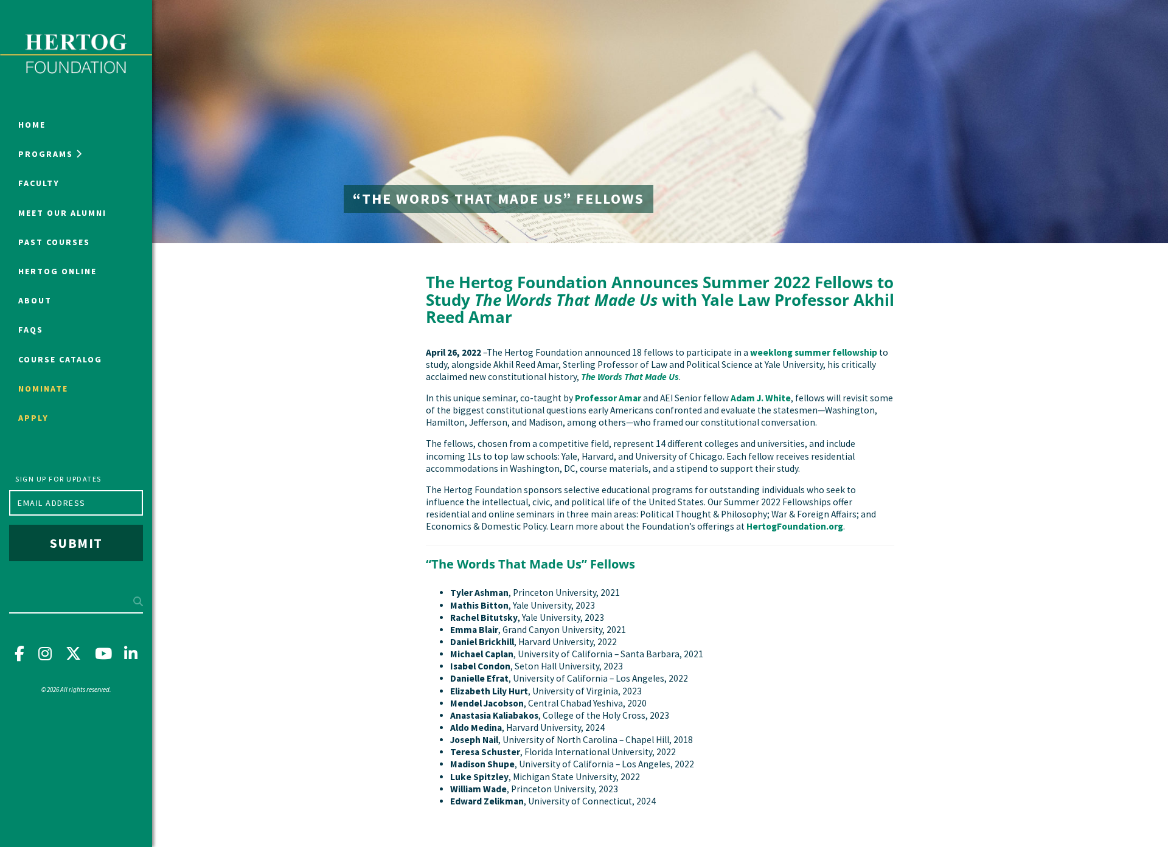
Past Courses (54, 242)
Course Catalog (60, 359)
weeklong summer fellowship (813, 352)
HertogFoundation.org (794, 526)
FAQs (30, 329)
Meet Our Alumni (62, 212)
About (35, 300)
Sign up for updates (58, 478)
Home (32, 124)
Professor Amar (608, 398)
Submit (76, 542)
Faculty (39, 183)
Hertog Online (57, 271)
